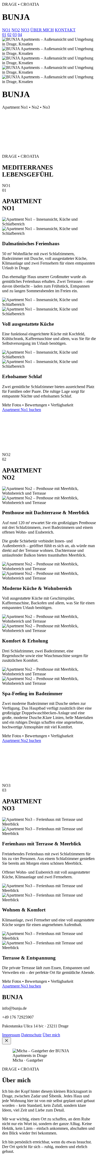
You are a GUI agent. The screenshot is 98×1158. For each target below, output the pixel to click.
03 (15, 34)
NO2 (15, 30)
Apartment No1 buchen (21, 409)
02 (9, 34)
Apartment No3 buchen (21, 986)
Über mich (51, 1035)
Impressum (11, 1035)
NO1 (6, 30)
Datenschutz (31, 1035)
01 (4, 34)
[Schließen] (6, 1040)
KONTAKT (65, 30)
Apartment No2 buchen (21, 740)
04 (20, 34)
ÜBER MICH (42, 30)
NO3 (25, 30)
